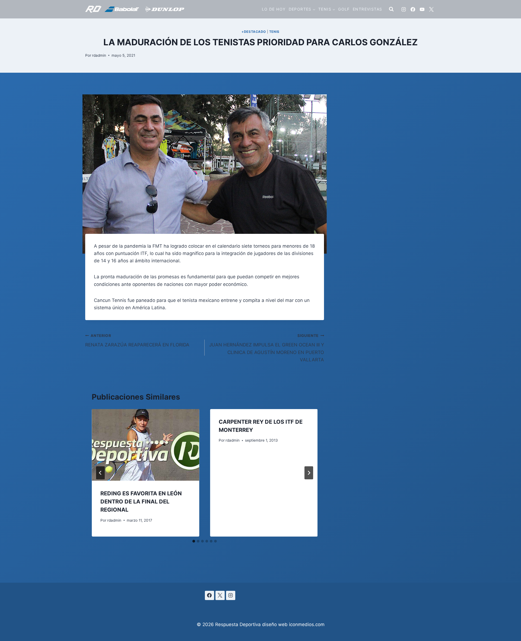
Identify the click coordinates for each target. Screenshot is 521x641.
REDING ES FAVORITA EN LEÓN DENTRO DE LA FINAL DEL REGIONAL (141, 501)
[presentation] (145, 445)
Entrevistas (367, 9)
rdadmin (99, 55)
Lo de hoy (274, 9)
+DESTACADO (254, 32)
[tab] (193, 541)
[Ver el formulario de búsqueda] (391, 9)
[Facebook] (412, 9)
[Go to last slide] (100, 472)
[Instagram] (403, 9)
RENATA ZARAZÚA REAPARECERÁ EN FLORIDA (137, 340)
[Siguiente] (308, 472)
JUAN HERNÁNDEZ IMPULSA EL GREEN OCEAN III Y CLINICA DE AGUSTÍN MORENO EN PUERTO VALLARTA (266, 347)
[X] (431, 9)
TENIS (274, 32)
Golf (344, 9)
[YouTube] (422, 9)
